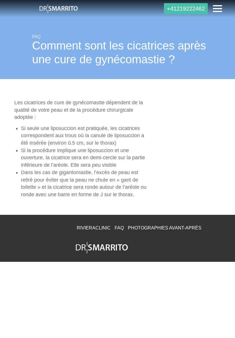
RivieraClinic (94, 227)
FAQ (119, 227)
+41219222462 (186, 8)
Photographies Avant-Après (164, 227)
